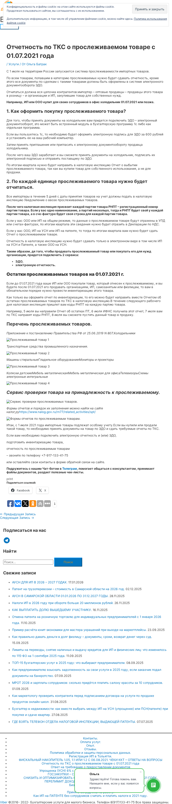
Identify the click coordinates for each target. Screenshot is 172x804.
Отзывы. (90, 749)
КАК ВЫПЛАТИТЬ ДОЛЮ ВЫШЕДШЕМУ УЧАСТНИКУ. (52, 610)
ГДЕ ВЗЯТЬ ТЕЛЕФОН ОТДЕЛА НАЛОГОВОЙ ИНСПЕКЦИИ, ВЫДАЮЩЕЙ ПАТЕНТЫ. (74, 722)
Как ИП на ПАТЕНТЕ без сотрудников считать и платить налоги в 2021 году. (90, 795)
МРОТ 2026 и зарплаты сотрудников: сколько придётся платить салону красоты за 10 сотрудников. (87, 682)
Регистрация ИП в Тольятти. (90, 756)
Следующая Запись (17, 517)
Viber (3, 802)
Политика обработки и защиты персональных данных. (90, 752)
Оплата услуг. (90, 742)
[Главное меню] (9, 26)
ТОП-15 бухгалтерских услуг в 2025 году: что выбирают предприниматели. (68, 663)
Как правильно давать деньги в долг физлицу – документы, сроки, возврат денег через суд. (82, 637)
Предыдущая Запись (18, 514)
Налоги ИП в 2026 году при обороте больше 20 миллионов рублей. (63, 603)
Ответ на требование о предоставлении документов (90, 767)
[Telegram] (6, 540)
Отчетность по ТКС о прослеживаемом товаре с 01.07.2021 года (90, 763)
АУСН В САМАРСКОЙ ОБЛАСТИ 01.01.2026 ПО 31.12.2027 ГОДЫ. (60, 596)
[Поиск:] (28, 562)
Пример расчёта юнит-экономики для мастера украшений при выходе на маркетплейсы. (79, 630)
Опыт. (90, 745)
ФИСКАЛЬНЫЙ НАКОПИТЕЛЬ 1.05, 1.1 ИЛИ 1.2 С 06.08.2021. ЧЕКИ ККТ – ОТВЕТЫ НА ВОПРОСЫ (90, 760)
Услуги (14, 64)
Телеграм (69, 468)
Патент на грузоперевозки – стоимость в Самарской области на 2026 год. (68, 589)
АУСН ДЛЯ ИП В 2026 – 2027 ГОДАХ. (39, 582)
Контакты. (90, 738)
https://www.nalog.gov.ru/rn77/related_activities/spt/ (57, 412)
